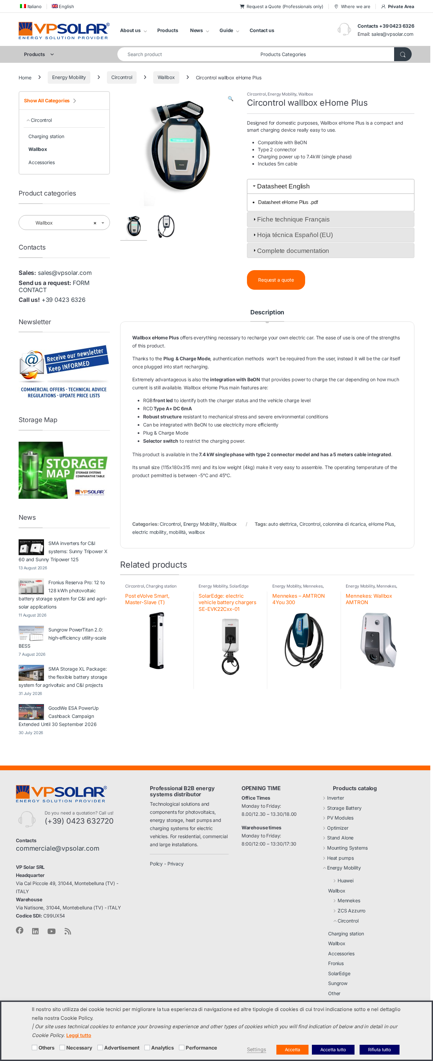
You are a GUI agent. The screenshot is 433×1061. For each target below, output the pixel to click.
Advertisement (121, 1048)
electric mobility (149, 532)
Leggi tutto (78, 1035)
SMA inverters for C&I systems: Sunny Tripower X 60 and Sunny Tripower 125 (63, 551)
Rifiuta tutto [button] (379, 1049)
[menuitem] (30, 6)
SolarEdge (239, 586)
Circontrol (121, 77)
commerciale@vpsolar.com (57, 848)
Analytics (162, 1048)
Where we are (355, 6)
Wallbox (166, 77)
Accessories (41, 162)
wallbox (196, 532)
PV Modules (340, 818)
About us (130, 30)
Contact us (262, 30)
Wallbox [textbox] (62, 223)
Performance (201, 1048)
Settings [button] (256, 1049)
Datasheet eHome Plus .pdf (288, 202)
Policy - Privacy (167, 863)
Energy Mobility (69, 77)
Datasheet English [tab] (283, 186)
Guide (226, 30)
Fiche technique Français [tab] (293, 219)
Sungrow (337, 983)
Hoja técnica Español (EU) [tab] (295, 234)
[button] (230, 99)
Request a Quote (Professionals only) (285, 6)
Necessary (79, 1048)
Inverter (335, 798)
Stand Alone (340, 837)
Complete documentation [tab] (293, 250)
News (196, 30)
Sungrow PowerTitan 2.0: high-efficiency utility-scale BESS (62, 638)
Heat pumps (340, 858)
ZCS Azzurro (351, 910)
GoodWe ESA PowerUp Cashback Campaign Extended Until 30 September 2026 (58, 716)
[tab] (267, 315)
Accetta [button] (292, 1049)
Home (25, 77)
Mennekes (313, 586)
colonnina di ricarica (344, 524)
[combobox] (187, 54)
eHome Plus (381, 524)
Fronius (336, 963)
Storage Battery (344, 808)
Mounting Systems (347, 848)
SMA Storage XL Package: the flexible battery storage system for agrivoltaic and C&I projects (63, 677)
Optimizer (337, 828)
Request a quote (276, 280)
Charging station (161, 586)
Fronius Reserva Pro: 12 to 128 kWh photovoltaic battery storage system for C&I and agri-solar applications (63, 594)
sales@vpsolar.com (392, 34)
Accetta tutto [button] (333, 1049)
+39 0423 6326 (64, 299)
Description (267, 312)
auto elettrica (282, 524)
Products (167, 30)
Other (334, 993)
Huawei (346, 880)
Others (46, 1048)
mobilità (177, 532)
